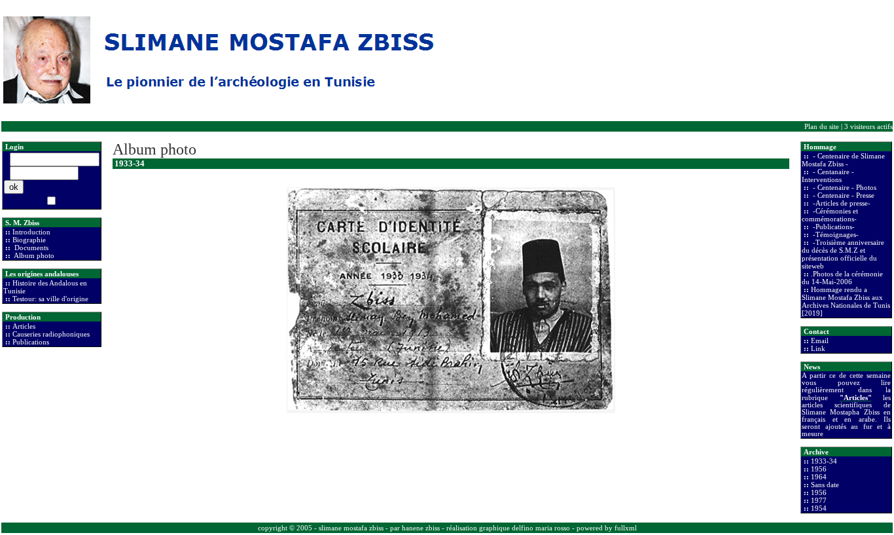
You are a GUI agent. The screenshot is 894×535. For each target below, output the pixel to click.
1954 (819, 508)
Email (820, 340)
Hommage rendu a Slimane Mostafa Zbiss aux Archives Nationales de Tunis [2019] (846, 301)
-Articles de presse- (840, 203)
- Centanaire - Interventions (828, 175)
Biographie (29, 240)
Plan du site (821, 126)
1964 (819, 477)
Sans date (825, 485)
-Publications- (833, 227)
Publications (30, 342)
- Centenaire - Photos (843, 187)
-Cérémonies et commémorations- (830, 215)
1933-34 (824, 461)
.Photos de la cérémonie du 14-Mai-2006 (842, 278)
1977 (819, 500)
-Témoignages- (835, 234)
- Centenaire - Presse (842, 195)
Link (818, 348)
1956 (819, 469)
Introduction (31, 232)
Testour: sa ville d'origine (50, 299)
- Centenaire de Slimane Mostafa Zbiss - (843, 160)
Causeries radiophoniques (51, 334)
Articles (23, 326)
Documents (30, 247)
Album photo (33, 255)
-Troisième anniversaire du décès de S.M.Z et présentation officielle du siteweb (843, 254)
